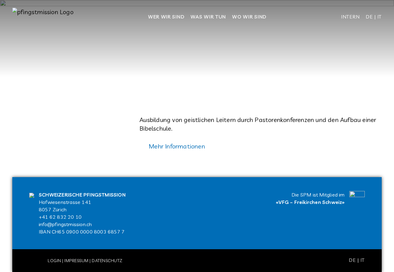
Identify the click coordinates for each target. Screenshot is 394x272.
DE (369, 17)
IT (379, 17)
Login (54, 260)
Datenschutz (107, 260)
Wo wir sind (249, 17)
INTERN (350, 17)
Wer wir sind (166, 17)
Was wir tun (208, 17)
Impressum (76, 260)
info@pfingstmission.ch (65, 224)
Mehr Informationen (177, 146)
